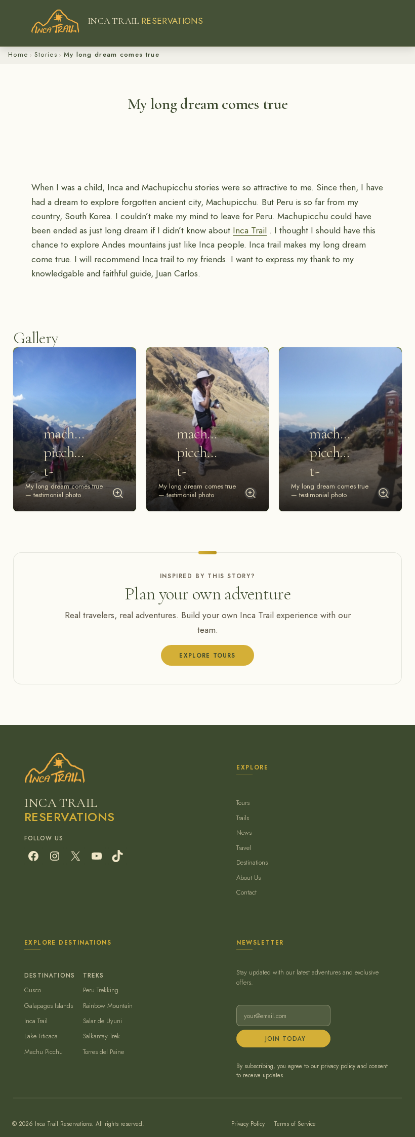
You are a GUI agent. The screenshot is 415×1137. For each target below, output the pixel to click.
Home (18, 54)
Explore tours (207, 655)
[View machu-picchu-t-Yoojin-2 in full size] (250, 493)
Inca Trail (250, 230)
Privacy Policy (248, 1123)
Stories (45, 54)
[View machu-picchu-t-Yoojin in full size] (384, 493)
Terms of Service (295, 1123)
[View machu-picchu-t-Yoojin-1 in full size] (118, 493)
